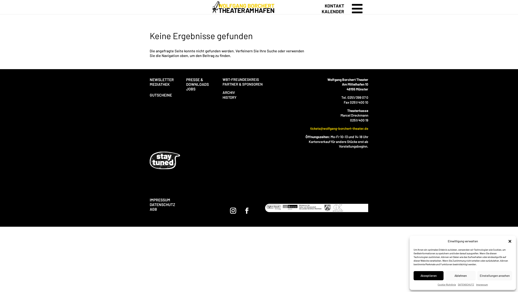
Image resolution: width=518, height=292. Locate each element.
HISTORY (230, 97)
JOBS (190, 89)
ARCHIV (229, 92)
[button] (510, 241)
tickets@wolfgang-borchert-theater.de (339, 128)
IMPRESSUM (160, 200)
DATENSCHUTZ (466, 284)
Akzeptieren (428, 275)
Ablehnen (460, 275)
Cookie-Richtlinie (447, 284)
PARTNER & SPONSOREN (243, 84)
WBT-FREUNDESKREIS (241, 79)
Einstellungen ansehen (495, 275)
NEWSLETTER (162, 79)
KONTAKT (334, 5)
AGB (153, 209)
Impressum (482, 284)
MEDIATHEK (160, 84)
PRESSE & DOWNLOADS (197, 82)
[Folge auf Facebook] (247, 211)
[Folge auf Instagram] (233, 211)
